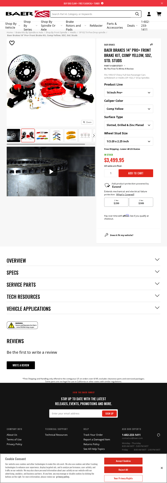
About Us (12, 434)
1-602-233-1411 (145, 25)
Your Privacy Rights (123, 478)
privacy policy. (63, 476)
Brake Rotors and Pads (73, 25)
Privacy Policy (14, 444)
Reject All (123, 469)
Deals (131, 25)
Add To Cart (136, 173)
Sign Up (109, 413)
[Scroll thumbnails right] (94, 136)
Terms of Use (14, 439)
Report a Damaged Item (97, 439)
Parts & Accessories (115, 25)
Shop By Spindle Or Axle (48, 25)
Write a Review (21, 365)
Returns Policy (91, 444)
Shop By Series (28, 25)
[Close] (161, 467)
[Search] (136, 14)
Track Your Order (93, 434)
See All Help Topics (94, 448)
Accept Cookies (123, 461)
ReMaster (96, 25)
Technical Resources (56, 434)
